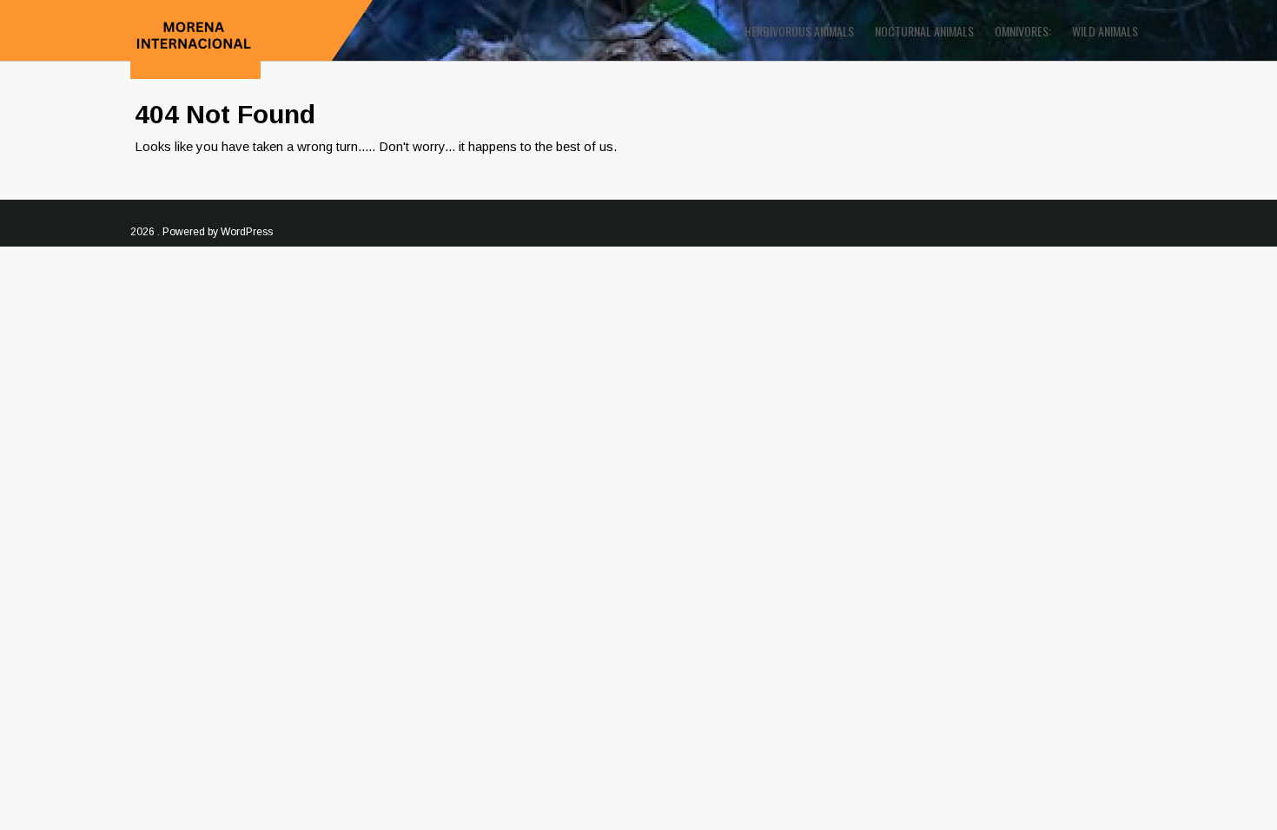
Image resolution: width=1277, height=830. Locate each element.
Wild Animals (1105, 31)
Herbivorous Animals (799, 31)
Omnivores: (1023, 31)
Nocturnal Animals (924, 31)
